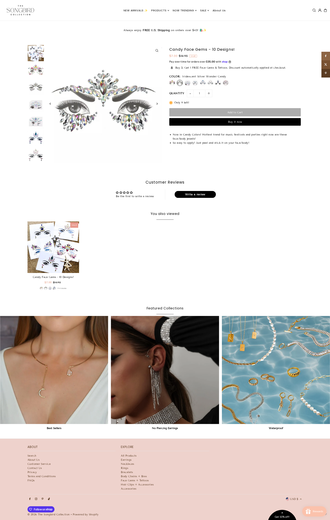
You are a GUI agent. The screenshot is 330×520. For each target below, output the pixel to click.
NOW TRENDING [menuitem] (183, 10)
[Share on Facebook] (325, 56)
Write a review (195, 194)
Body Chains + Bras (134, 476)
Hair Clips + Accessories (137, 484)
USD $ (294, 499)
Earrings (126, 459)
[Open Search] (314, 10)
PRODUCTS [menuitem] (159, 10)
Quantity (176, 93)
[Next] (157, 104)
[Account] (319, 10)
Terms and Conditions (42, 476)
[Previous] (50, 104)
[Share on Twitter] (325, 64)
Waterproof (276, 428)
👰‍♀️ (192, 28)
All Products (129, 455)
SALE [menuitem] (203, 10)
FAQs (31, 480)
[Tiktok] (49, 499)
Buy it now (235, 121)
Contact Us (35, 468)
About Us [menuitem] (219, 10)
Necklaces (127, 464)
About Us (34, 459)
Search (32, 455)
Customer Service (39, 464)
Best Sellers (54, 428)
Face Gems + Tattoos (135, 480)
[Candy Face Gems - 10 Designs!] (53, 247)
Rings (124, 468)
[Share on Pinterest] (325, 73)
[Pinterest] (42, 499)
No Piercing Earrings (165, 428)
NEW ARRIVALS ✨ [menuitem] (136, 10)
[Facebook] (30, 499)
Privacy (32, 472)
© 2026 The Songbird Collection (49, 514)
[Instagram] (36, 499)
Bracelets (127, 472)
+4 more (62, 288)
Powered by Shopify (85, 514)
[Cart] (325, 10)
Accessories (128, 488)
